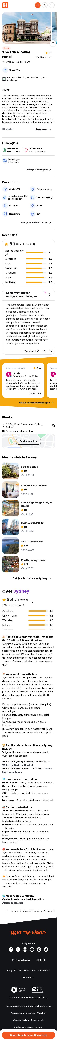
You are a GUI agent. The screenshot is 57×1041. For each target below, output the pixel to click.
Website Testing (21, 1020)
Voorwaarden (17, 1013)
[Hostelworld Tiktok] (46, 949)
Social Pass (28, 977)
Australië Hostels (12, 902)
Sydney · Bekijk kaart (18, 61)
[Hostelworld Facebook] (11, 949)
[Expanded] (6, 910)
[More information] (49, 294)
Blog (9, 970)
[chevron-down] (32, 602)
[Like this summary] (44, 351)
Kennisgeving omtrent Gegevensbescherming (28, 1006)
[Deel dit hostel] (53, 43)
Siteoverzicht (37, 1020)
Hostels (17, 970)
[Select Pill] (38, 5)
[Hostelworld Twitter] (18, 949)
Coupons (30, 1013)
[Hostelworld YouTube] (32, 949)
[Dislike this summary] (51, 351)
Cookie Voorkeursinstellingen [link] (28, 1027)
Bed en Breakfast (41, 970)
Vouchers (42, 1013)
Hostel (6, 48)
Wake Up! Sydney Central (17, 765)
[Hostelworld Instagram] (25, 949)
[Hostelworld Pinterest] (39, 949)
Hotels (27, 970)
